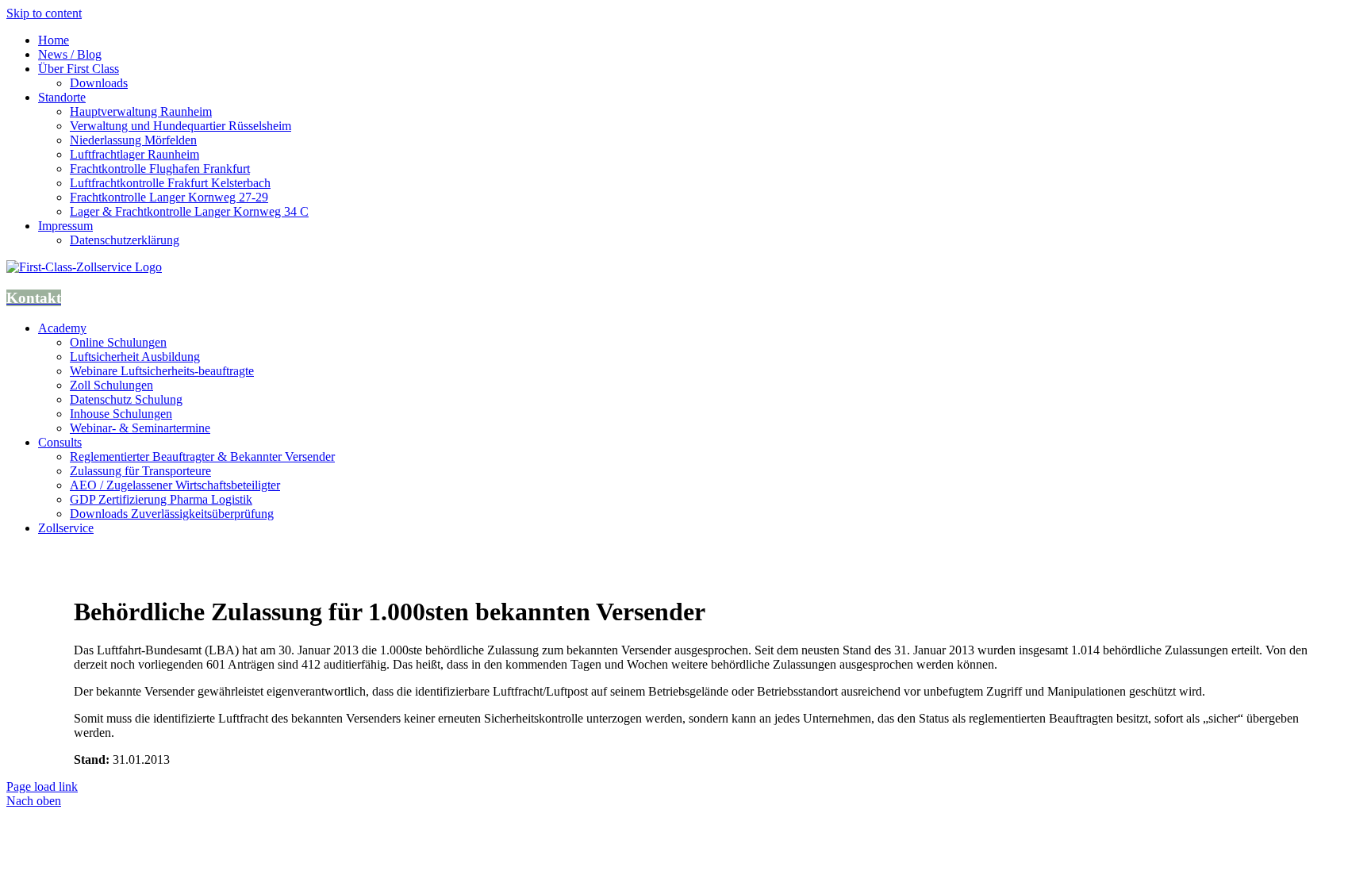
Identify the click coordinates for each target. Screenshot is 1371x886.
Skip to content (44, 13)
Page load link (42, 786)
